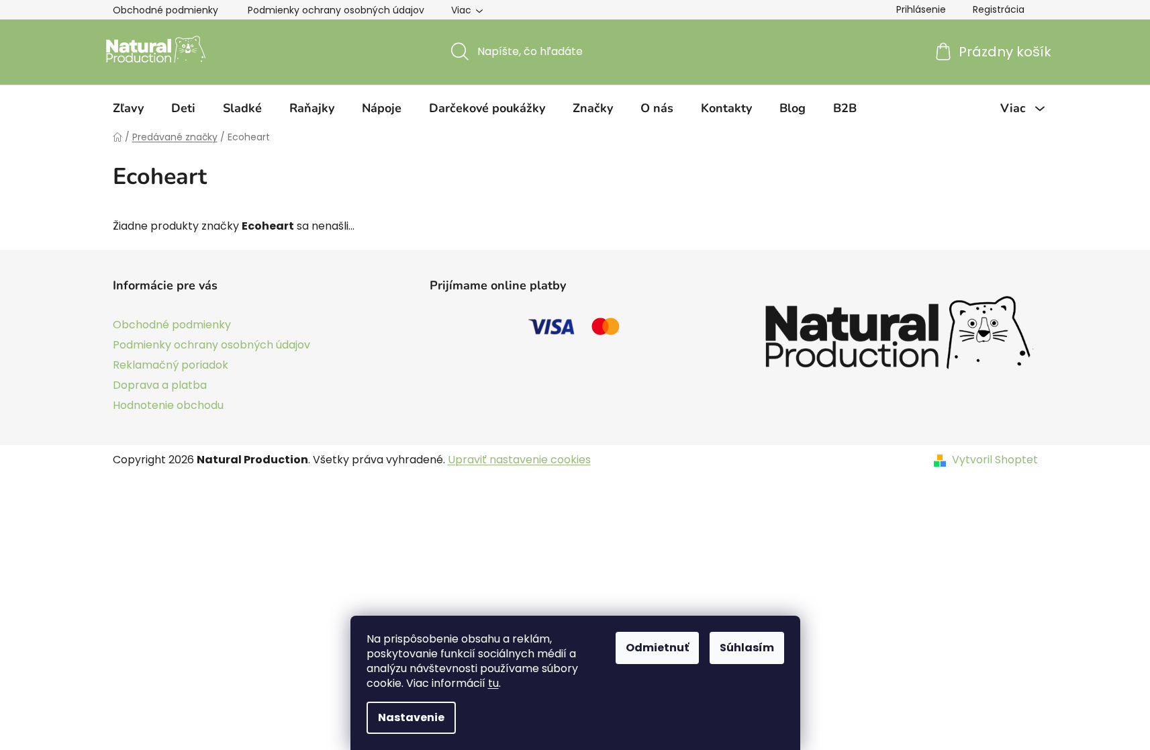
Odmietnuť (657, 647)
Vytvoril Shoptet (995, 460)
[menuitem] (128, 108)
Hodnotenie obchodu (168, 405)
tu (493, 683)
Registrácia (998, 9)
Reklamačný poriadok (170, 365)
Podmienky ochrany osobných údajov (336, 10)
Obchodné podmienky (165, 10)
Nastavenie (411, 717)
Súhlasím (747, 647)
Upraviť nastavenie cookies (519, 459)
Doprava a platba (160, 385)
